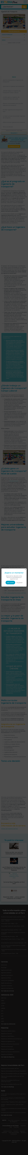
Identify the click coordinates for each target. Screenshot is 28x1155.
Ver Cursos (10, 582)
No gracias (19, 582)
